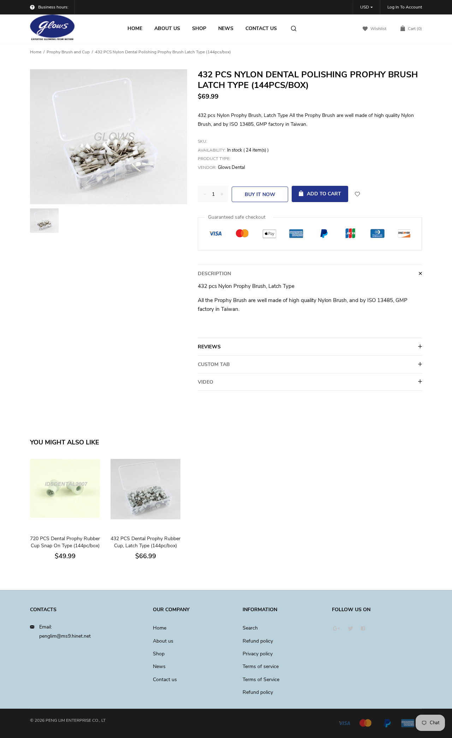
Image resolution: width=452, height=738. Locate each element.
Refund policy (258, 641)
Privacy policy (258, 653)
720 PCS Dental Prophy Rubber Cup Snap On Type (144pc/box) (65, 542)
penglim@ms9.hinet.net (65, 636)
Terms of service (261, 666)
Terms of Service (261, 679)
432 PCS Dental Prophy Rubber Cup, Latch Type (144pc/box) (145, 542)
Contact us (165, 679)
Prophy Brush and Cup (68, 52)
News (159, 666)
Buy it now (260, 194)
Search (250, 628)
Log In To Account (404, 7)
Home (35, 52)
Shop (159, 653)
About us (163, 641)
